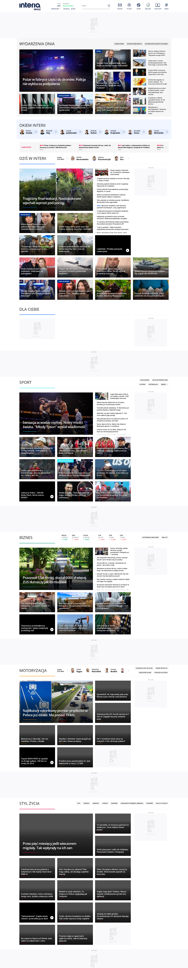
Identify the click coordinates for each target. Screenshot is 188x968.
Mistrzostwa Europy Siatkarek (156, 44)
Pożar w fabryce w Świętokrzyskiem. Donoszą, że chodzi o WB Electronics (92, 146)
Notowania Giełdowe (150, 619)
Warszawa (55, 9)
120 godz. (66, 9)
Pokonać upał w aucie (144, 750)
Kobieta (86, 885)
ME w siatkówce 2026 (160, 462)
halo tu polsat (162, 885)
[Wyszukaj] (109, 5)
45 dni (73, 9)
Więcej (163, 466)
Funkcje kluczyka (161, 754)
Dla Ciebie (29, 309)
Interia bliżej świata (134, 44)
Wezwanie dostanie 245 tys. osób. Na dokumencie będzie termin (131, 146)
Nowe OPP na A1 (162, 750)
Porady (105, 885)
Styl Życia (29, 885)
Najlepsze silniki (145, 754)
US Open (142, 466)
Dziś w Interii (32, 158)
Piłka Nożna (144, 462)
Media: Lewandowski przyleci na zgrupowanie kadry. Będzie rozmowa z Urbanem (51, 146)
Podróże (149, 885)
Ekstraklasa (153, 466)
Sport (25, 464)
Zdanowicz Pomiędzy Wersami (132, 885)
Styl (78, 885)
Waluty (165, 619)
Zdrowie (114, 885)
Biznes (26, 619)
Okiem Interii (119, 44)
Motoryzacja (33, 752)
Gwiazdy (96, 885)
